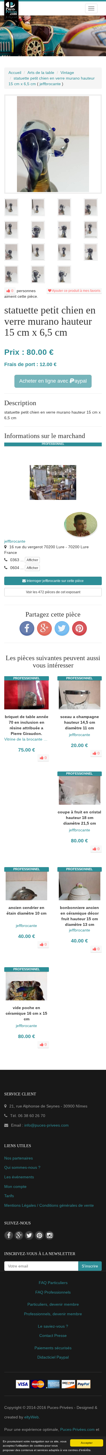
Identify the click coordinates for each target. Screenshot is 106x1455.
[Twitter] (62, 628)
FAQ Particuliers (53, 1282)
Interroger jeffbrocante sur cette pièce (55, 581)
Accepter (86, 1442)
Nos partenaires (18, 1158)
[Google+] (44, 628)
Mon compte (15, 1186)
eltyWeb (31, 1417)
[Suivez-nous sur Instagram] (49, 1235)
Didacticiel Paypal (53, 1357)
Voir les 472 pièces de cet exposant (53, 592)
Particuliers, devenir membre (53, 1304)
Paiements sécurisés (53, 1348)
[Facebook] (27, 628)
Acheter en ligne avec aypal (53, 381)
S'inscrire (90, 1266)
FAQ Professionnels (53, 1292)
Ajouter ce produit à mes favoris (75, 291)
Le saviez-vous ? (53, 1326)
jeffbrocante (14, 541)
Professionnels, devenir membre (53, 1314)
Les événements (19, 1177)
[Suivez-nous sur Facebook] (8, 1235)
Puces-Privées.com (77, 1429)
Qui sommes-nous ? (22, 1167)
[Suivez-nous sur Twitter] (29, 1235)
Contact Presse (53, 1335)
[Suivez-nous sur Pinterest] (39, 1235)
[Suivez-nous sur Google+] (18, 1235)
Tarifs (9, 1196)
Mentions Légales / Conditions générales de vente (49, 1205)
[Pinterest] (79, 628)
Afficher (32, 560)
